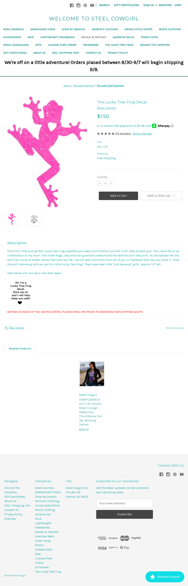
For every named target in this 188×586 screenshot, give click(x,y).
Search (104, 5)
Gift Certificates (126, 5)
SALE (31, 37)
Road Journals (13, 29)
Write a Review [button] (142, 133)
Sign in (148, 5)
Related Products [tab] (20, 348)
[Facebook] (72, 5)
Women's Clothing (105, 29)
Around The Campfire (155, 44)
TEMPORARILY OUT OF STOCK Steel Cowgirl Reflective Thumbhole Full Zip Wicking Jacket (90, 412)
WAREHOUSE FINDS (42, 29)
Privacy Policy (118, 52)
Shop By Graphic (73, 29)
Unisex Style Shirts (138, 29)
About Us (39, 52)
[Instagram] (78, 5)
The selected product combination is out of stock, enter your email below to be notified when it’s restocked (92, 377)
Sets (38, 44)
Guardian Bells (123, 37)
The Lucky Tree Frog (119, 44)
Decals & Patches (93, 37)
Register (165, 5)
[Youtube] (92, 5)
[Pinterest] (85, 5)
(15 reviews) (123, 133)
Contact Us (93, 52)
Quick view (90, 358)
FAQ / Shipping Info (65, 52)
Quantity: (102, 176)
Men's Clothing (170, 29)
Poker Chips (149, 37)
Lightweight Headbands (57, 37)
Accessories (12, 37)
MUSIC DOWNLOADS (16, 44)
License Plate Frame (62, 44)
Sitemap (10, 518)
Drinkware (91, 44)
